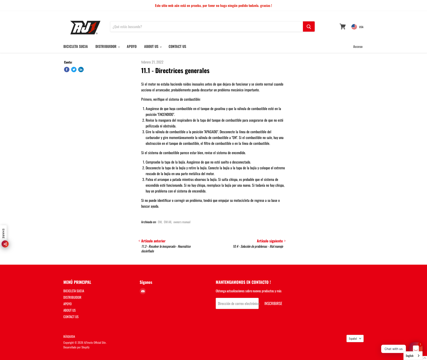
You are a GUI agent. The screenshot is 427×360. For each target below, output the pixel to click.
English (409, 355)
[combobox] (413, 355)
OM (160, 221)
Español (353, 338)
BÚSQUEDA (69, 336)
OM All (167, 221)
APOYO (132, 46)
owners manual (181, 221)
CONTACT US (177, 46)
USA (361, 27)
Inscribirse (273, 303)
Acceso (358, 46)
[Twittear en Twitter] (74, 69)
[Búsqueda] (309, 26)
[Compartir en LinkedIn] (81, 69)
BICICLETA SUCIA (75, 46)
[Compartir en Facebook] (66, 69)
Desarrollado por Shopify (76, 347)
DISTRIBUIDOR (106, 46)
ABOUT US (151, 46)
